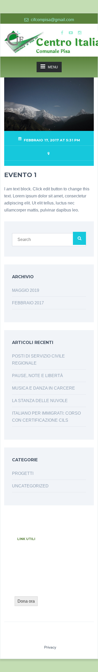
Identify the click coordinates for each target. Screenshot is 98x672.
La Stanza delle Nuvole (40, 400)
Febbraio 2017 (28, 303)
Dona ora (26, 601)
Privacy (50, 647)
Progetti (22, 473)
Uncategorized (30, 486)
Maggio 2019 (25, 290)
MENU (53, 67)
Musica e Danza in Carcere (43, 388)
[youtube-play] (71, 32)
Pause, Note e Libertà (37, 375)
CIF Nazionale (28, 555)
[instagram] (80, 32)
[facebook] (62, 32)
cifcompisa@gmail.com (52, 19)
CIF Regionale (59, 555)
